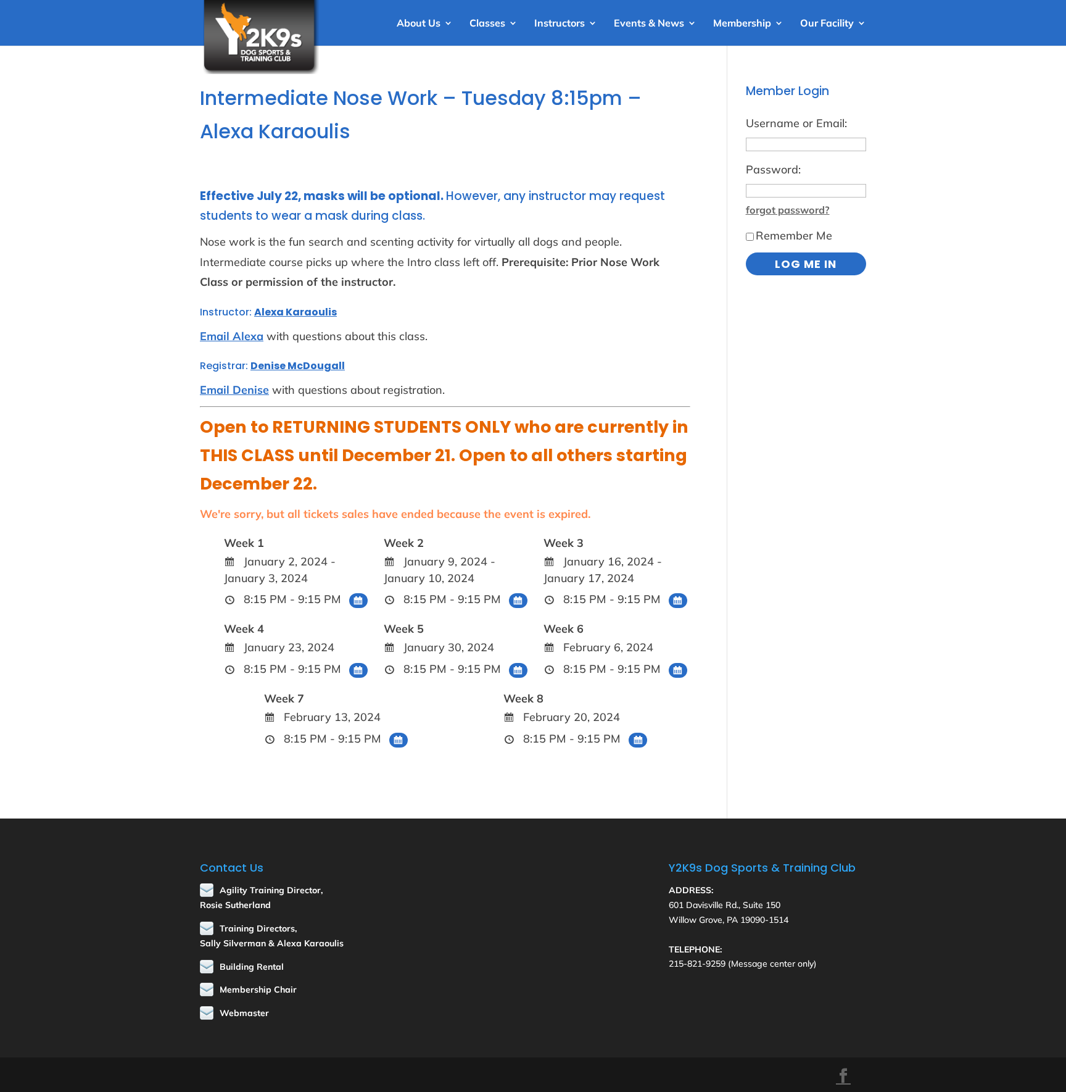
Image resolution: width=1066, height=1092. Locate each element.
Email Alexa (231, 336)
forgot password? (788, 210)
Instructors (559, 24)
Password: (773, 169)
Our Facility (827, 24)
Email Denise (234, 390)
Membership (742, 24)
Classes (487, 24)
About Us (418, 24)
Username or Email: (796, 123)
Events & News (649, 24)
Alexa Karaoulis (295, 312)
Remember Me (794, 235)
